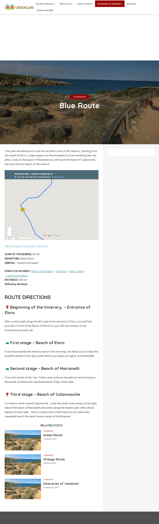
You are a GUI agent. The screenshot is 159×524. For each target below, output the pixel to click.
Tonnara (61, 271)
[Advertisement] (79, 37)
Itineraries (79, 96)
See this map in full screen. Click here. (26, 246)
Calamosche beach (16, 275)
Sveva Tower (76, 271)
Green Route (52, 435)
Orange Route (54, 459)
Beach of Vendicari (42, 271)
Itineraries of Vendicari (61, 484)
